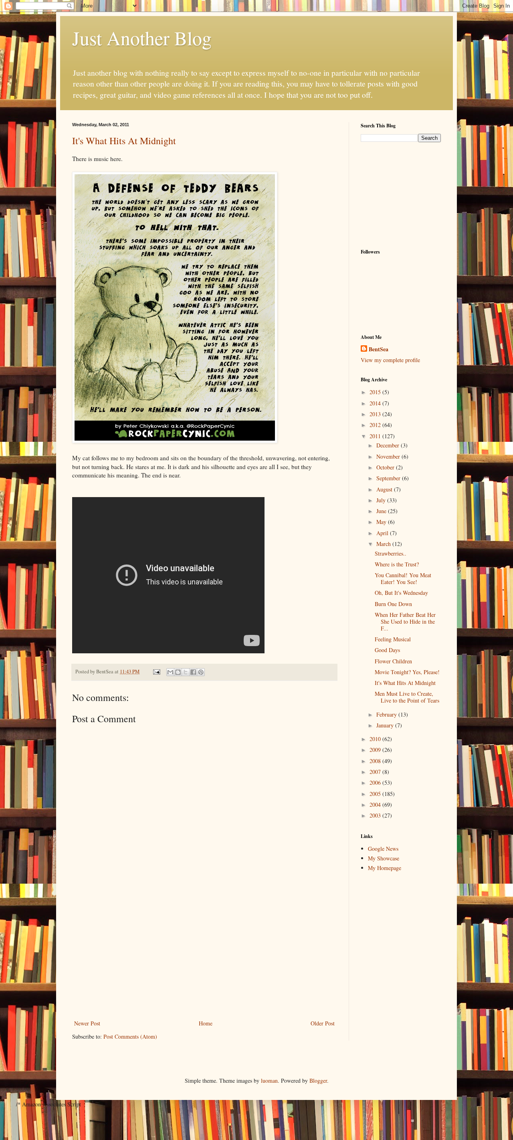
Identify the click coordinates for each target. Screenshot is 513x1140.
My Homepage (384, 868)
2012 (376, 425)
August (385, 489)
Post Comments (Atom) (130, 1036)
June (382, 511)
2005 (376, 794)
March (384, 544)
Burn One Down (393, 604)
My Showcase (383, 858)
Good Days (387, 650)
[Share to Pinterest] (201, 672)
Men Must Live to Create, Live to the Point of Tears (407, 697)
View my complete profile (390, 360)
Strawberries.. (390, 553)
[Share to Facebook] (193, 672)
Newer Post (87, 1023)
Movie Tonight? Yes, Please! (407, 672)
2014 (376, 403)
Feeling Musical (393, 639)
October (386, 467)
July (381, 500)
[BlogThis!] (178, 672)
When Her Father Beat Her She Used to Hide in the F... (405, 621)
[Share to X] (186, 672)
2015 (376, 392)
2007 (376, 771)
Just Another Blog (142, 37)
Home (205, 1023)
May (382, 522)
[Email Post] (156, 671)
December (388, 445)
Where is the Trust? (397, 564)
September (389, 478)
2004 (376, 804)
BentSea (378, 349)
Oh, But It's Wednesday (401, 592)
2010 (376, 739)
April (383, 533)
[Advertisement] (204, 958)
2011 (376, 436)
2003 (376, 815)
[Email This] (170, 672)
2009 (376, 749)
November (389, 456)
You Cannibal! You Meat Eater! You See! (403, 578)
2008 (376, 761)
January (385, 725)
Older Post (323, 1023)
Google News (383, 848)
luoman (269, 1080)
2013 (376, 414)
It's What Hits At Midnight (124, 140)
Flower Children (393, 661)
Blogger (318, 1080)
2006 (376, 782)
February (387, 714)
